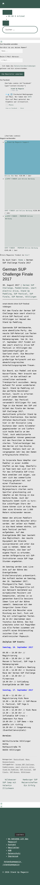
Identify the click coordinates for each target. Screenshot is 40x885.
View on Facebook (11, 108)
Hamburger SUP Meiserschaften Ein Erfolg (29, 782)
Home (20, 260)
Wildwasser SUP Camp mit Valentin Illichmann (9, 784)
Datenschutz (14, 853)
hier (27, 255)
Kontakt (12, 845)
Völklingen (30, 297)
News (27, 759)
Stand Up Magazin (17, 88)
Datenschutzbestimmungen (24, 66)
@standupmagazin (13, 862)
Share (22, 108)
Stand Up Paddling (10, 770)
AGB (9, 850)
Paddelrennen (22, 288)
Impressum (13, 856)
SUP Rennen (17, 297)
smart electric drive (24, 767)
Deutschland (19, 759)
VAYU (29, 97)
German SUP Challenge (24, 764)
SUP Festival (20, 294)
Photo (11, 105)
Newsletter (13, 848)
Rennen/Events (9, 762)
